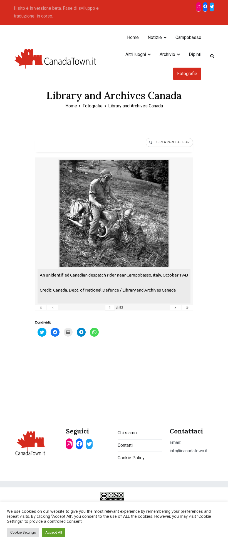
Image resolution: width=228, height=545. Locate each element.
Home (133, 37)
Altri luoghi (135, 54)
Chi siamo (127, 432)
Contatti (125, 445)
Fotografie (187, 73)
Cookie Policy (131, 457)
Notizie (155, 37)
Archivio (167, 54)
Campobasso (188, 37)
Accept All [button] (53, 532)
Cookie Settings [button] (23, 532)
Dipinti (195, 54)
